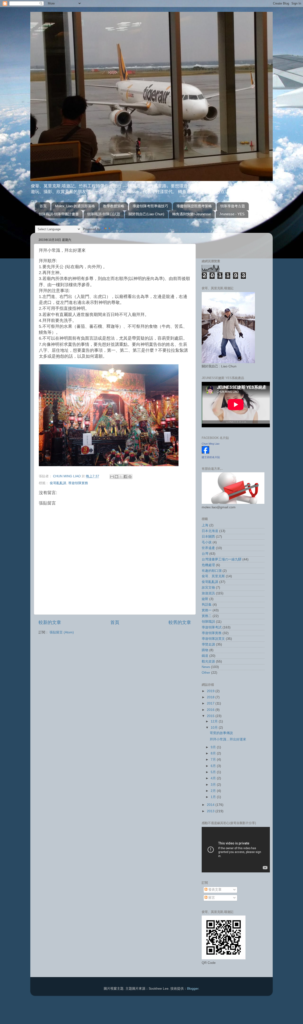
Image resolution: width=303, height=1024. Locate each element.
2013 (211, 811)
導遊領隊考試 (212, 627)
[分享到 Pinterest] (130, 476)
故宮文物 (208, 587)
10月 (215, 727)
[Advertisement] (229, 243)
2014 (211, 805)
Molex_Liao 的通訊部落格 (75, 206)
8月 (214, 753)
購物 (205, 650)
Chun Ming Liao (210, 443)
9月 (214, 747)
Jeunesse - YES (232, 214)
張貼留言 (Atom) (61, 632)
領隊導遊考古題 (232, 206)
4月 (214, 778)
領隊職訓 (208, 621)
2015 (211, 716)
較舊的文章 (180, 622)
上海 (205, 525)
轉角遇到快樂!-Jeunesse (191, 214)
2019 (211, 691)
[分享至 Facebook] (125, 476)
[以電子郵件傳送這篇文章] (112, 476)
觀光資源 (208, 661)
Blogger (192, 988)
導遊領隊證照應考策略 (194, 206)
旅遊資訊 (208, 593)
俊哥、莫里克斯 (213, 576)
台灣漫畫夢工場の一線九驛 (221, 559)
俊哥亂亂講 (58, 483)
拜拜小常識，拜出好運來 (228, 739)
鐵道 (205, 656)
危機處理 (208, 565)
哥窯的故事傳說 (221, 733)
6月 (214, 766)
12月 (215, 721)
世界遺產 (208, 548)
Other (206, 672)
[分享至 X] (121, 476)
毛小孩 (207, 542)
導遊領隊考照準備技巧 (150, 206)
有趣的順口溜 (212, 571)
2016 (211, 710)
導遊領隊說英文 (213, 639)
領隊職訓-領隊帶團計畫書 (59, 214)
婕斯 (205, 599)
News (206, 667)
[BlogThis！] (116, 476)
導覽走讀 (208, 644)
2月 (214, 791)
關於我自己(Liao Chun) (146, 214)
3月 (214, 784)
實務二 (207, 616)
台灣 (205, 553)
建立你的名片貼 (211, 457)
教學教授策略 (113, 206)
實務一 (207, 610)
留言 (211, 897)
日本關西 (208, 536)
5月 (214, 772)
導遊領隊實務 (78, 483)
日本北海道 (210, 531)
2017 (211, 703)
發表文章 (214, 889)
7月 (214, 759)
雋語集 (207, 604)
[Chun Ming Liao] (205, 452)
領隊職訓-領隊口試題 (103, 214)
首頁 (43, 206)
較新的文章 (50, 622)
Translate (118, 229)
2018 (211, 697)
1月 (214, 797)
